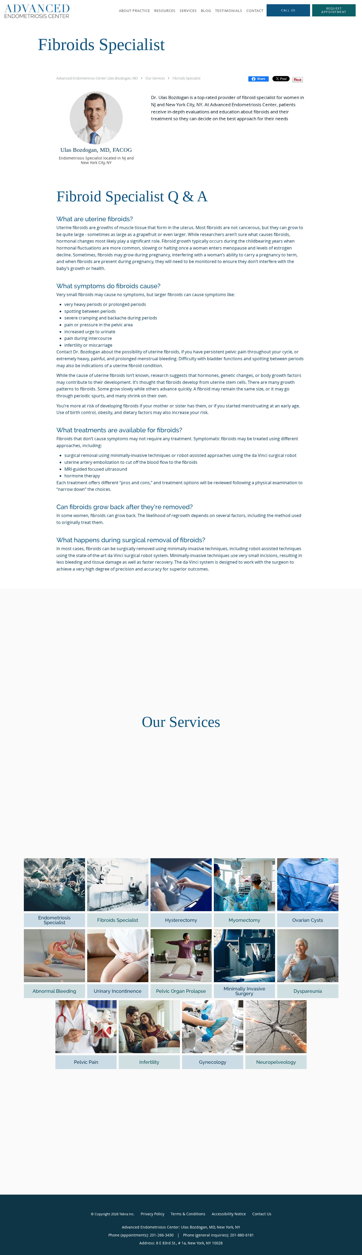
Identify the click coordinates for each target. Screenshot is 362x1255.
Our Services (155, 78)
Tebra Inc (126, 1214)
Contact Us (261, 1213)
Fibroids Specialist (186, 78)
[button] (334, 10)
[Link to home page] (34, 11)
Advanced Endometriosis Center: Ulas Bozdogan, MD (97, 78)
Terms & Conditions (188, 1213)
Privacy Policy (152, 1213)
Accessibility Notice (229, 1213)
